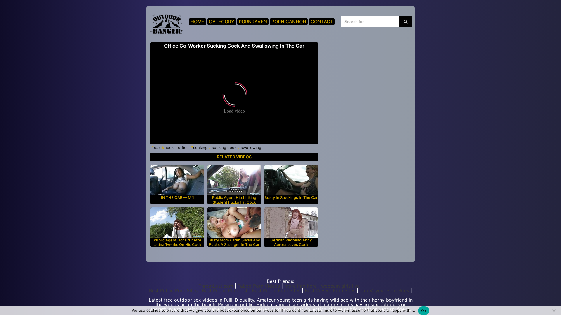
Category (221, 21)
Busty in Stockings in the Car (291, 197)
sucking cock (224, 147)
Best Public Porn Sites (173, 290)
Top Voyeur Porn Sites (384, 290)
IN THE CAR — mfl (177, 197)
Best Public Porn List (224, 290)
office (183, 147)
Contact (322, 21)
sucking (200, 147)
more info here (300, 286)
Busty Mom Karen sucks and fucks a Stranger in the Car (234, 242)
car (157, 147)
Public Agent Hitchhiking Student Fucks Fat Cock (234, 199)
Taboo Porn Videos (259, 286)
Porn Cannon (288, 21)
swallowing (251, 147)
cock (169, 147)
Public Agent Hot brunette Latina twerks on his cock (177, 242)
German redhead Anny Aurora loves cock (291, 242)
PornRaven (253, 21)
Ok (423, 310)
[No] (554, 311)
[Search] (405, 21)
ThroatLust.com (215, 286)
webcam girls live (340, 286)
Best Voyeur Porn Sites (330, 290)
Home (198, 21)
